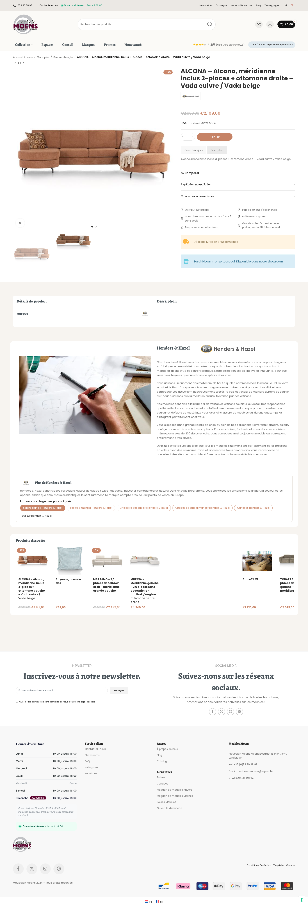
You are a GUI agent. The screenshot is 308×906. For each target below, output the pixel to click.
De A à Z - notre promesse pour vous (272, 44)
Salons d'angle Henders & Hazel (42, 508)
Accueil (17, 57)
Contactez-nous (95, 749)
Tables (161, 777)
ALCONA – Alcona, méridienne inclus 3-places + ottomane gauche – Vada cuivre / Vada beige (31, 588)
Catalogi (162, 761)
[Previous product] (15, 63)
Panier (214, 137)
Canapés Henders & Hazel (253, 508)
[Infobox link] (22, 5)
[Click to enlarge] (20, 222)
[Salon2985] (257, 561)
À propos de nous (168, 749)
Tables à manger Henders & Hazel (91, 508)
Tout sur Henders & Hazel (36, 516)
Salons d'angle (63, 57)
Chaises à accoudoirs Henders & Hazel (144, 508)
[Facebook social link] (212, 711)
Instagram (91, 767)
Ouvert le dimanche (169, 808)
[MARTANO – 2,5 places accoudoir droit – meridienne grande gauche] (107, 561)
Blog (159, 755)
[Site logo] (25, 24)
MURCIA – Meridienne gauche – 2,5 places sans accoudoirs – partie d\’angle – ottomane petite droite (145, 590)
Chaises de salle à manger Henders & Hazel (202, 508)
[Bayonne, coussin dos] (70, 561)
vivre (30, 57)
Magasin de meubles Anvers (174, 790)
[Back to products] (19, 63)
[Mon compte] (270, 24)
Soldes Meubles (166, 802)
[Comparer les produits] (258, 24)
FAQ (87, 761)
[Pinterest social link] (239, 711)
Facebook (91, 773)
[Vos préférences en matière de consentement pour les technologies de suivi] (301, 899)
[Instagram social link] (230, 711)
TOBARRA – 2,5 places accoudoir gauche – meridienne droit (293, 585)
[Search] (210, 24)
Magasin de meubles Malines (175, 796)
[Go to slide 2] (96, 226)
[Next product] (24, 63)
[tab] (193, 150)
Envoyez (119, 690)
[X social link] (221, 711)
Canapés (43, 57)
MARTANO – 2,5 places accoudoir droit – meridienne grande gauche (106, 585)
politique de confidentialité (45, 701)
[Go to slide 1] (92, 226)
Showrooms (92, 755)
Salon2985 (250, 579)
